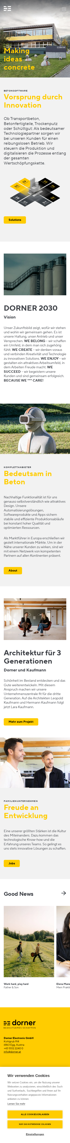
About (13, 570)
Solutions (15, 220)
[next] (63, 893)
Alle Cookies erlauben (35, 1114)
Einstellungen (35, 1134)
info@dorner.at (12, 1052)
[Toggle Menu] (63, 9)
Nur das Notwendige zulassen (35, 1124)
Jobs (12, 863)
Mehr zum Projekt (21, 722)
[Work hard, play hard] (29, 947)
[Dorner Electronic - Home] (7, 9)
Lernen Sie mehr (16, 1103)
